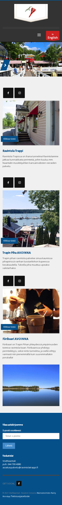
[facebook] (19, 483)
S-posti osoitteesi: (12, 430)
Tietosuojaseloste (20, 496)
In (53, 36)
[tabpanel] (31, 59)
